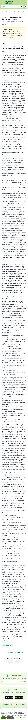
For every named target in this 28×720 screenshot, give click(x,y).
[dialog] (13, 714)
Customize (22, 717)
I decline (10, 717)
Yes (10, 662)
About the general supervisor (18, 704)
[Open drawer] (26, 3)
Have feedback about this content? (14, 652)
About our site (6, 704)
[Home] (2, 12)
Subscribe (23, 681)
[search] (25, 6)
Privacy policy (14, 707)
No (17, 662)
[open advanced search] (21, 6)
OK (3, 717)
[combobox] (11, 6)
